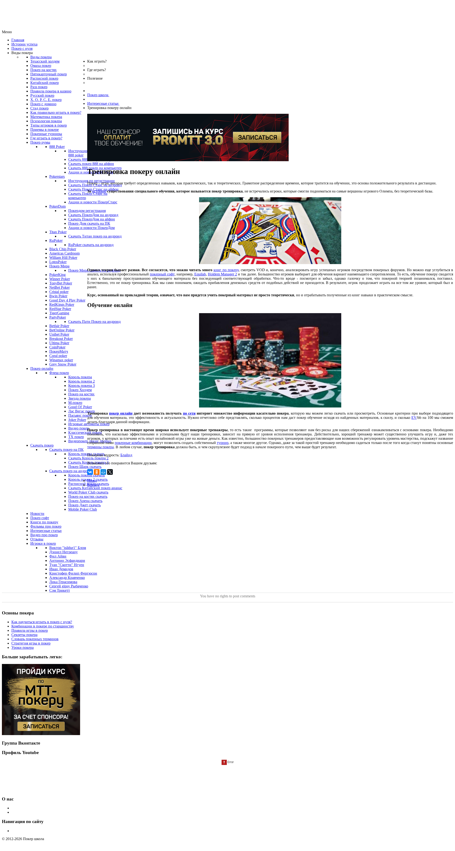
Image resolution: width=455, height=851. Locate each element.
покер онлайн (120, 413)
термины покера (100, 447)
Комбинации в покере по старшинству (42, 626)
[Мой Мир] (103, 472)
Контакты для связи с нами (33, 812)
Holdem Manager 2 (222, 274)
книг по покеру (226, 270)
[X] (110, 472)
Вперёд (93, 485)
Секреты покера (24, 635)
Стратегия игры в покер (30, 643)
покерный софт (162, 274)
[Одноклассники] (97, 472)
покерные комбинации (133, 443)
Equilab (200, 274)
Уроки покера (22, 647)
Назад (92, 481)
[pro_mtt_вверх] (188, 160)
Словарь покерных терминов (35, 639)
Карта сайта (21, 831)
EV (414, 418)
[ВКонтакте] (90, 472)
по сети (189, 413)
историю (99, 191)
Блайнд (126, 455)
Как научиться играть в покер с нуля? (41, 622)
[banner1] (41, 734)
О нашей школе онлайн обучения (38, 808)
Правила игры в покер (29, 630)
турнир (222, 443)
